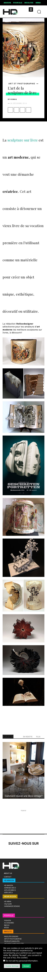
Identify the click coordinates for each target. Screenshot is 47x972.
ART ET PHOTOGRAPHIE (21, 84)
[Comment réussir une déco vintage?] (23, 770)
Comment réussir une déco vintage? (23, 796)
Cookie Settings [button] (11, 966)
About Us (8, 873)
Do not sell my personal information (22, 961)
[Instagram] (13, 851)
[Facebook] (10, 110)
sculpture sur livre (22, 140)
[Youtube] (41, 851)
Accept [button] (26, 966)
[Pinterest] (22, 110)
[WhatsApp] (28, 110)
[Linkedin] (20, 851)
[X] (16, 110)
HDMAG (13, 99)
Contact (7, 877)
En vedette (27, 737)
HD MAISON (9, 880)
